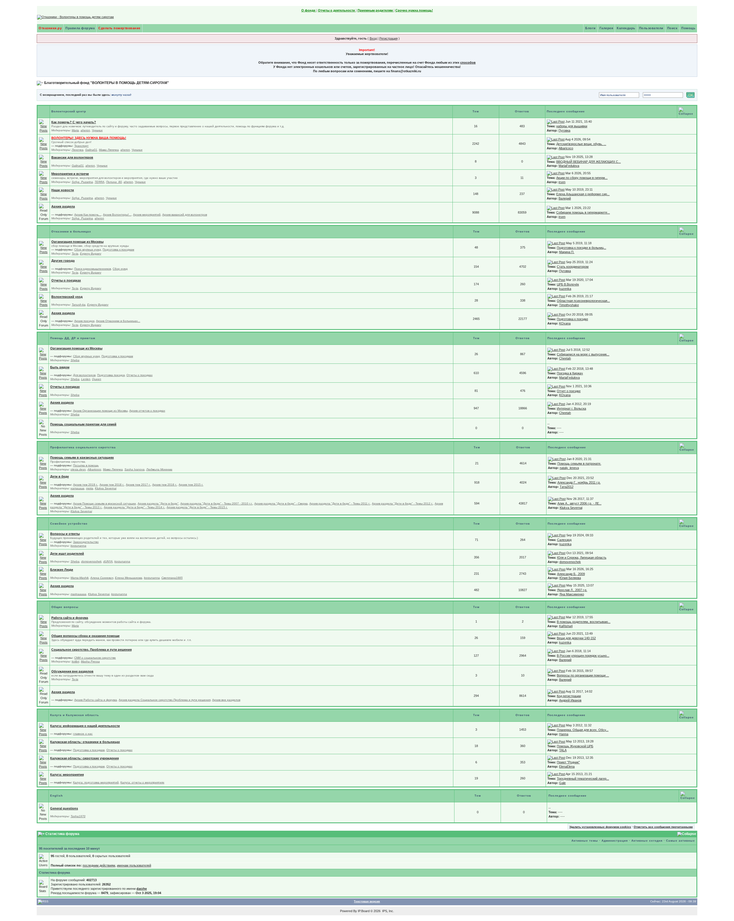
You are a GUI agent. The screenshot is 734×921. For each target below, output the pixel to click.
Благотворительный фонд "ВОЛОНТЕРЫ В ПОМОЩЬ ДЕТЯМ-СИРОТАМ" (106, 83)
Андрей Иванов (570, 700)
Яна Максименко (571, 594)
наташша (77, 488)
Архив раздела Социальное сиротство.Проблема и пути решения (164, 699)
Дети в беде (59, 476)
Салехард (564, 539)
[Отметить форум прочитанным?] (43, 126)
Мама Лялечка (109, 149)
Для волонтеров (84, 375)
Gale (562, 783)
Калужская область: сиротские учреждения (84, 758)
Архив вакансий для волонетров (184, 214)
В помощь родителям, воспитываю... (583, 621)
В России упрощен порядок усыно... (583, 655)
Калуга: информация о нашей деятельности (85, 726)
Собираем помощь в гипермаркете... (583, 212)
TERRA (99, 181)
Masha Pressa (90, 661)
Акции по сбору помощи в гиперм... (582, 177)
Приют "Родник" (568, 762)
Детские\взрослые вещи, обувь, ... (581, 144)
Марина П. (566, 252)
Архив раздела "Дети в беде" (158, 503)
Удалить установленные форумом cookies (600, 826)
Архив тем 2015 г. (191, 484)
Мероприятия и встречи (70, 173)
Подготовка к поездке (572, 319)
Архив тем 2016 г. (164, 484)
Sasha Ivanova (134, 469)
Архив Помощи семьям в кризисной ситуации (104, 503)
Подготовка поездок (111, 375)
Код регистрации (569, 696)
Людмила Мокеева (159, 469)
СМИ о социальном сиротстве (95, 657)
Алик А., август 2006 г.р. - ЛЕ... (579, 503)
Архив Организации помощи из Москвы (100, 410)
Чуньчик (97, 130)
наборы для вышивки (571, 126)
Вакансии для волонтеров (72, 157)
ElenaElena (567, 766)
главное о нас (83, 733)
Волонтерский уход (67, 296)
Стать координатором (573, 266)
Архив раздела (63, 206)
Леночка (77, 149)
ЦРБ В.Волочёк (568, 284)
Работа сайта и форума (69, 617)
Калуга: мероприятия (67, 774)
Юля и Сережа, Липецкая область (581, 557)
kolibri (75, 661)
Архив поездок (84, 320)
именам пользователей (134, 865)
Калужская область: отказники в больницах (85, 742)
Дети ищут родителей (67, 553)
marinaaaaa (78, 594)
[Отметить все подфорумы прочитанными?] (43, 143)
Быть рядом (59, 367)
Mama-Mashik (80, 577)
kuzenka (565, 288)
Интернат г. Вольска (571, 408)
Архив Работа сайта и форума (95, 699)
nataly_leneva (569, 468)
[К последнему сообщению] (556, 121)
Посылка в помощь (86, 465)
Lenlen (85, 379)
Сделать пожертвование (119, 28)
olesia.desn (78, 469)
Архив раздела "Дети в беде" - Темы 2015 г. (197, 507)
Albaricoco (566, 148)
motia (89, 488)
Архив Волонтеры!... (117, 214)
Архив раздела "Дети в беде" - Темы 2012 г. (402, 503)
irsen (562, 182)
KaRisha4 (566, 626)
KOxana (565, 323)
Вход (373, 38)
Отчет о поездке (569, 391)
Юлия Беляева (570, 578)
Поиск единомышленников (92, 268)
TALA (563, 750)
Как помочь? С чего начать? (73, 122)
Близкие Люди (61, 569)
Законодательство (86, 541)
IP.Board (364, 911)
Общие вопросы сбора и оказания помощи (85, 636)
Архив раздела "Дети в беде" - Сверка (281, 503)
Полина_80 (114, 181)
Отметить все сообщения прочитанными (663, 826)
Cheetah (565, 358)
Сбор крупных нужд (87, 249)
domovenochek (91, 561)
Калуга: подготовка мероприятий (96, 782)
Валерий (565, 198)
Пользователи (651, 28)
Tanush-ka (78, 304)
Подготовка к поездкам (118, 249)
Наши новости (62, 190)
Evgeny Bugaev (90, 253)
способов (468, 62)
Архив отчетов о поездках (147, 410)
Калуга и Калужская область (74, 715)
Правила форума (80, 28)
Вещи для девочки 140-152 (576, 638)
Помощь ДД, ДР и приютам (72, 338)
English (56, 795)
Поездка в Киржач (570, 373)
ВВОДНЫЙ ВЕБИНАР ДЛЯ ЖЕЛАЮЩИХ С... (588, 161)
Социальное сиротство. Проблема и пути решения (91, 649)
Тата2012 (566, 486)
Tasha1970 (78, 816)
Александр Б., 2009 (571, 574)
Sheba (75, 360)
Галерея (606, 28)
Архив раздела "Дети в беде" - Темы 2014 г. (134, 507)
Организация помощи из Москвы (77, 241)
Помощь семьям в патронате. (579, 463)
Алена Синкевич (101, 577)
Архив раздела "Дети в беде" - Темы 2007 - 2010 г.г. (216, 503)
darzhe (141, 888)
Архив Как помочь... (87, 214)
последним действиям (99, 865)
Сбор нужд (120, 268)
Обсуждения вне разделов (72, 671)
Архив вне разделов (226, 699)
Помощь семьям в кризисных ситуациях (82, 457)
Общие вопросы (65, 607)
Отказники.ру (50, 28)
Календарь (626, 28)
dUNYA (108, 561)
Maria (75, 130)
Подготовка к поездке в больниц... (581, 247)
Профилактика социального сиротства (83, 447)
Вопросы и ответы (65, 533)
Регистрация (388, 38)
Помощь (688, 28)
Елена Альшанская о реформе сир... (583, 194)
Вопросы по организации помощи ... (583, 675)
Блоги (590, 28)
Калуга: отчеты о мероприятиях (142, 782)
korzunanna (78, 545)
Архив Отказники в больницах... (118, 320)
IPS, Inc (387, 911)
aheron (85, 130)
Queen (96, 379)
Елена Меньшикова (128, 577)
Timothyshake (569, 305)
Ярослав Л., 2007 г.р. (572, 590)
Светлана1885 (172, 577)
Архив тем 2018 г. (111, 484)
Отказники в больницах (71, 231)
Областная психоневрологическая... (583, 300)
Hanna (563, 734)
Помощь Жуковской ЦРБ (575, 746)
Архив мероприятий (147, 214)
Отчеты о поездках (66, 280)
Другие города (63, 260)
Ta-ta (75, 253)
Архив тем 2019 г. (85, 484)
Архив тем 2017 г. (138, 484)
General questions (64, 808)
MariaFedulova (569, 165)
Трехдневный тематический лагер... (583, 778)
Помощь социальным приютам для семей (83, 424)
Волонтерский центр (68, 111)
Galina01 (91, 149)
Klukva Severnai (105, 488)
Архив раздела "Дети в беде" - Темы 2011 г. (339, 503)
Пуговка (564, 130)
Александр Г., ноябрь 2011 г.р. (579, 482)
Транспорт (81, 145)
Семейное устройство (68, 523)
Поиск (672, 28)
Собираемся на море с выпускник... (583, 354)
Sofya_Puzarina (82, 181)
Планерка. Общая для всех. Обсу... (582, 730)
